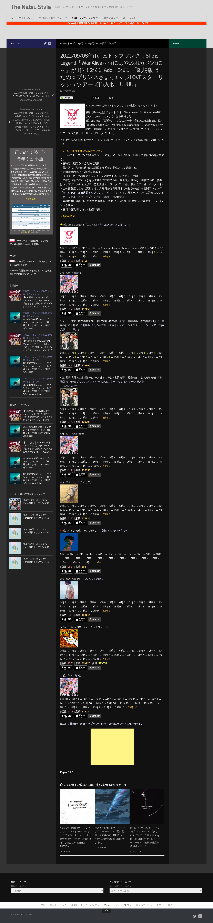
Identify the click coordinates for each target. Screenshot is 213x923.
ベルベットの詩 (92, 578)
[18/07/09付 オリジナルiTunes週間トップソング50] (15, 533)
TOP (13, 17)
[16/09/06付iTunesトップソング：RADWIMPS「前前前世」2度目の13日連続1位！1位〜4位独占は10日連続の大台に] (112, 806)
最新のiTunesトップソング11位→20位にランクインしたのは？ (106, 723)
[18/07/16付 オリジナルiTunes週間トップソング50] (15, 519)
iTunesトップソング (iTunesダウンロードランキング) (88, 43)
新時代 (77, 273)
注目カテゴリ (108, 17)
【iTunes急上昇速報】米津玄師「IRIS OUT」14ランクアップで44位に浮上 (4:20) (106, 23)
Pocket (110, 97)
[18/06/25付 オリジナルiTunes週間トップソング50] (15, 563)
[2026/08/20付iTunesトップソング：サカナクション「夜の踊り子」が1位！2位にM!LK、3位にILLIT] (15, 361)
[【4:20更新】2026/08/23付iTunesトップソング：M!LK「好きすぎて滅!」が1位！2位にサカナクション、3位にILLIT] (15, 295)
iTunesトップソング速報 (83, 17)
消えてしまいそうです (115, 530)
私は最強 (78, 434)
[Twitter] (45, 43)
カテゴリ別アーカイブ (120, 886)
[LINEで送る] (66, 97)
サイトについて (27, 17)
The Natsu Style (31, 7)
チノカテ (85, 482)
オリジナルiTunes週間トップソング (83, 192)
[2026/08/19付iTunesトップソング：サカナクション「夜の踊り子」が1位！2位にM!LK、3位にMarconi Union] (15, 383)
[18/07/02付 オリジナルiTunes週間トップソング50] (15, 548)
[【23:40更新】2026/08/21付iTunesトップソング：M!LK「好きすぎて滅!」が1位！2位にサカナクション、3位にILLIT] (15, 339)
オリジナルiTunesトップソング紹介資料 (86, 197)
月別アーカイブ (18, 886)
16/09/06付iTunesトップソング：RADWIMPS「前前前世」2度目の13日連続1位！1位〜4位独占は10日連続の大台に (110, 835)
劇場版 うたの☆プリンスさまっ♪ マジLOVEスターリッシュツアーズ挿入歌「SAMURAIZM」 (111, 382)
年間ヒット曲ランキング (52, 17)
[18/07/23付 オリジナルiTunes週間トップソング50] (15, 504)
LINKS (133, 17)
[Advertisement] (106, 31)
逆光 (77, 675)
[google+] (49, 43)
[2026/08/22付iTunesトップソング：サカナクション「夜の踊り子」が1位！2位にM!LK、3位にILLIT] (15, 317)
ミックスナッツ (99, 627)
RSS (124, 17)
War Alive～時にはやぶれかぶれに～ (108, 224)
